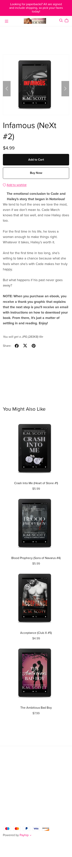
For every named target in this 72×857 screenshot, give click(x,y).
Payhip (24, 835)
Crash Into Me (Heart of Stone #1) (36, 483)
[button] (7, 88)
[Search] (61, 20)
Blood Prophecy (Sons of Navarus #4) (36, 558)
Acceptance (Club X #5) (36, 633)
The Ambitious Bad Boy (36, 708)
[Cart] (68, 20)
